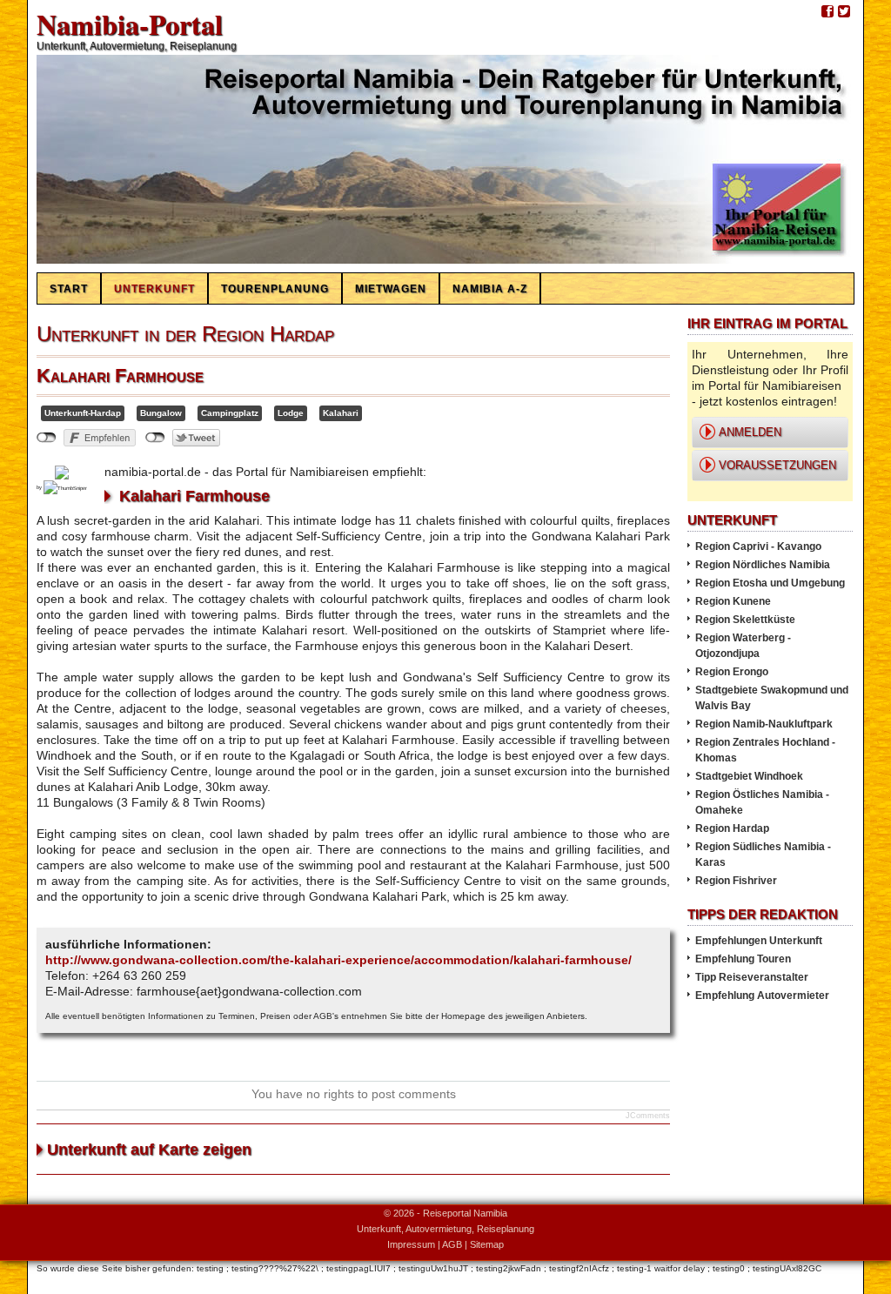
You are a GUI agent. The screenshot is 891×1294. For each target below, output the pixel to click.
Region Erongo (731, 672)
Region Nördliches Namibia (762, 565)
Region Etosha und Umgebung (770, 583)
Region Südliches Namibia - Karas (763, 854)
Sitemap (487, 1244)
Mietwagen (390, 289)
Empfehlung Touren (743, 959)
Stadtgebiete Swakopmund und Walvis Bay (771, 698)
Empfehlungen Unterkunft (758, 941)
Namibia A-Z (489, 289)
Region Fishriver (736, 881)
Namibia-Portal (130, 23)
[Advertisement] (765, 1058)
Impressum (411, 1244)
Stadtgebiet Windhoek (749, 776)
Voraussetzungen (777, 465)
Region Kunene (733, 601)
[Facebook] (827, 12)
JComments (648, 1115)
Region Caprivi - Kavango (758, 546)
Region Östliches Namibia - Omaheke (762, 802)
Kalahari (340, 413)
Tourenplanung (275, 289)
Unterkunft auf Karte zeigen (149, 1149)
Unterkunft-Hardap (82, 413)
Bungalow (161, 413)
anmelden (750, 432)
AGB (452, 1244)
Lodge (291, 413)
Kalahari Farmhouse (120, 375)
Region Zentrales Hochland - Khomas (765, 750)
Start (69, 289)
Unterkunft (154, 289)
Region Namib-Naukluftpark (764, 724)
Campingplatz (229, 413)
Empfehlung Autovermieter (762, 995)
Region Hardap (732, 828)
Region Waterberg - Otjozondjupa (743, 646)
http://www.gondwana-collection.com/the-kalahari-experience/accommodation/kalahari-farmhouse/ (338, 960)
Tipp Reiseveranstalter (751, 977)
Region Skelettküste (745, 619)
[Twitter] (844, 12)
